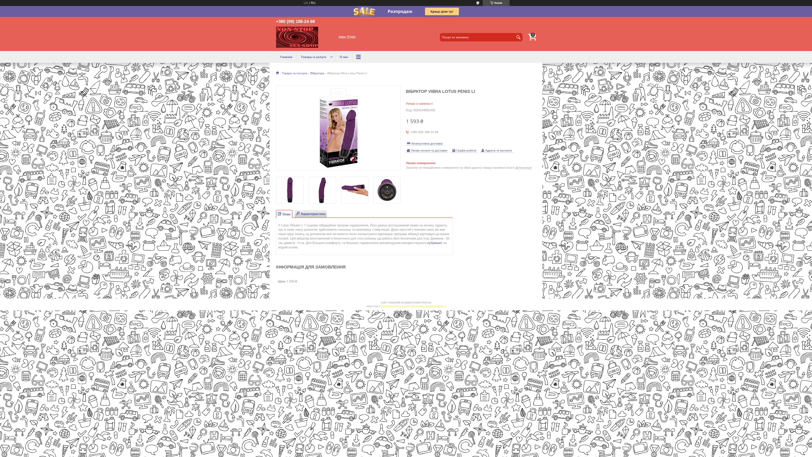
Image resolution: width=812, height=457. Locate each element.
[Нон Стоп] (297, 37)
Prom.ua (426, 302)
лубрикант (434, 243)
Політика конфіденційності (429, 306)
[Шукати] (518, 37)
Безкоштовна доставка (427, 143)
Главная (286, 57)
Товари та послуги (294, 73)
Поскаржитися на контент (395, 306)
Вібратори (317, 73)
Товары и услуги (313, 57)
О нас (344, 57)
